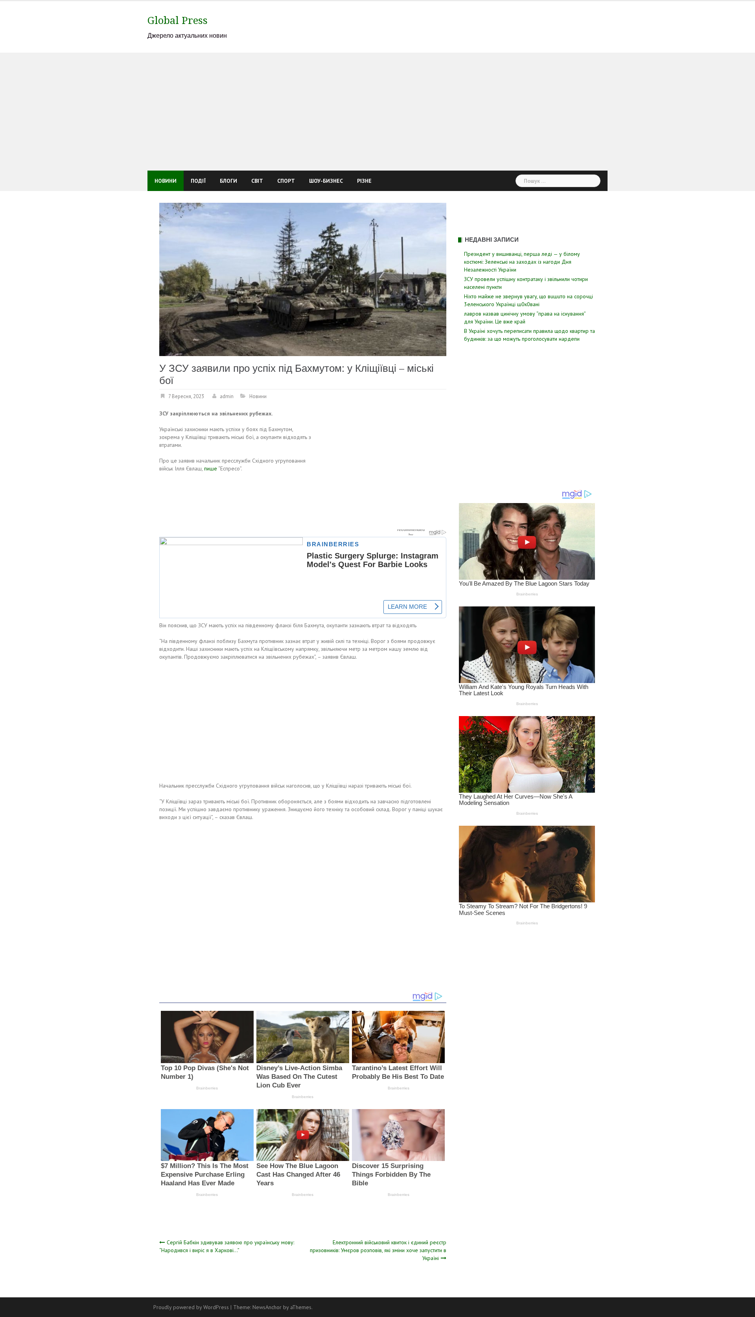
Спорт (286, 180)
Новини (166, 180)
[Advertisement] (377, 112)
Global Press (177, 20)
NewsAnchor (267, 1307)
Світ (257, 180)
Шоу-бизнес (326, 180)
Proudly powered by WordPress (191, 1307)
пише (211, 468)
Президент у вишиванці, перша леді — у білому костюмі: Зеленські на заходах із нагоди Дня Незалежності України (522, 261)
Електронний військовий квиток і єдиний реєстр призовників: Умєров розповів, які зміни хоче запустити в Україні (378, 1250)
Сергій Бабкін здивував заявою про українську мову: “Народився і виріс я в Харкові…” (226, 1246)
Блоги (228, 180)
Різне (364, 180)
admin (227, 396)
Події (198, 180)
